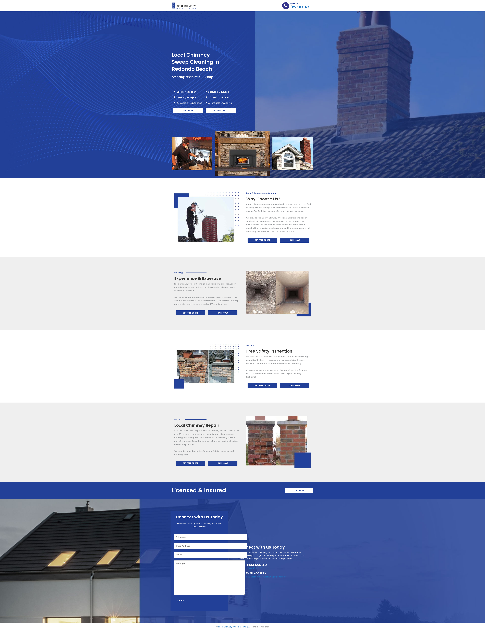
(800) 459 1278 (299, 6)
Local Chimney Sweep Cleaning (233, 626)
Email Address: (256, 573)
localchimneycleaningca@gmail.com (266, 576)
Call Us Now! (295, 4)
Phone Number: (256, 565)
